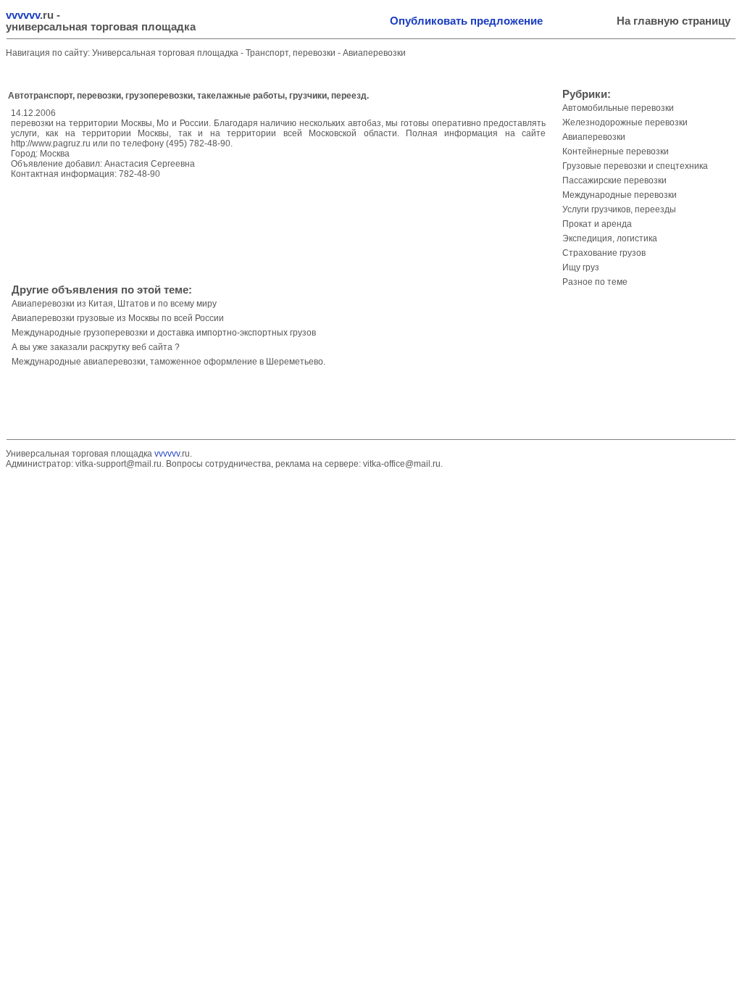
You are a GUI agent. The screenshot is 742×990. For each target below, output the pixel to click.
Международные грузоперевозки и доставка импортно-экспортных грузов (164, 333)
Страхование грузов (604, 253)
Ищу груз (580, 267)
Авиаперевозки (374, 53)
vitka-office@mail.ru (402, 464)
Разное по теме (595, 282)
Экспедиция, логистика (609, 238)
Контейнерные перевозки (615, 151)
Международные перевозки (619, 195)
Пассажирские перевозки (614, 180)
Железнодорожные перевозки (625, 122)
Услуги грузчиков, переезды (619, 209)
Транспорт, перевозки (292, 53)
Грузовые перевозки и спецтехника (635, 166)
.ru (30, 15)
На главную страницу (673, 21)
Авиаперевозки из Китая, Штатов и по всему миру (114, 304)
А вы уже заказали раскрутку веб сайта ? (96, 347)
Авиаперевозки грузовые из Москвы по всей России (118, 318)
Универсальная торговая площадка (165, 53)
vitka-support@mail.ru (118, 464)
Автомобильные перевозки (618, 108)
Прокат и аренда (597, 224)
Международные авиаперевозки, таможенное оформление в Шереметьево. (168, 362)
